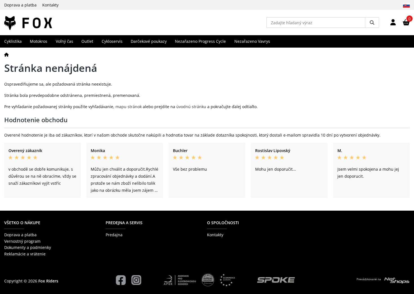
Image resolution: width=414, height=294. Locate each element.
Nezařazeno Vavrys (252, 41)
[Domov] (6, 54)
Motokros (38, 41)
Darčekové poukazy (149, 41)
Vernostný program (22, 241)
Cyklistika (13, 41)
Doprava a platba (20, 5)
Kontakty (50, 5)
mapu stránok (128, 106)
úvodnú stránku (191, 106)
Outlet (87, 41)
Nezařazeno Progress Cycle (200, 41)
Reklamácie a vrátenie (25, 254)
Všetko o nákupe (22, 222)
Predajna (114, 234)
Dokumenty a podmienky (27, 247)
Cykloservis (112, 41)
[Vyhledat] (372, 22)
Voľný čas (64, 41)
